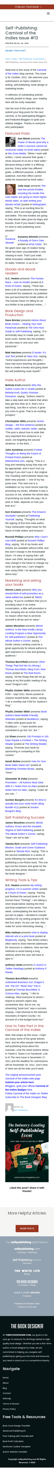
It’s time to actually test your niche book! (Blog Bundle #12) (25, 804)
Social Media (38, 59)
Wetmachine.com (15, 461)
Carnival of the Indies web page (22, 1078)
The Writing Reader (36, 744)
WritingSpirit (39, 204)
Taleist (38, 597)
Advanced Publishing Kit (14, 1430)
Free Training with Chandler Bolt (18, 1436)
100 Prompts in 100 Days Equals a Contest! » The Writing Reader (26, 740)
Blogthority (11, 940)
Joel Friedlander (21, 1110)
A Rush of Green (17, 892)
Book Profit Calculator (13, 1441)
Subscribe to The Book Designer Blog (26, 1097)
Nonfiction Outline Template (16, 1446)
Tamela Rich (23, 851)
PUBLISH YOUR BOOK (27, 7)
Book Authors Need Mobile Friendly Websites (26, 715)
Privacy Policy (9, 1409)
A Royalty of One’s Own (31, 240)
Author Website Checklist (15, 1451)
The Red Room (32, 673)
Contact (7, 1393)
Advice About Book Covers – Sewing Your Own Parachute (25, 324)
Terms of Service (11, 1403)
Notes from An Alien (16, 790)
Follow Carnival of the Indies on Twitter (26, 1093)
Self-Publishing (25, 59)
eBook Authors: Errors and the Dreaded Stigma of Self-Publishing (24, 826)
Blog (15, 59)
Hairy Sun (32, 356)
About (6, 1383)
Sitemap (7, 1398)
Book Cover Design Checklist (16, 1425)
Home (8, 59)
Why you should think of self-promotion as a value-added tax (24, 593)
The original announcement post (23, 1074)
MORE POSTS (27, 1228)
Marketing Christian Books (19, 768)
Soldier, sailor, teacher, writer (21, 428)
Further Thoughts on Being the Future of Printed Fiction (23, 453)
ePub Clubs (35, 244)
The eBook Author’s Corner (20, 833)
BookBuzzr (33, 719)
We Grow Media (17, 153)
